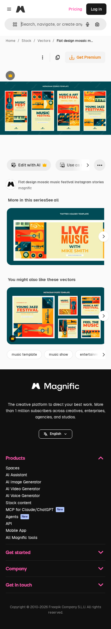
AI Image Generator (23, 482)
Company (16, 568)
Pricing (75, 9)
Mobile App (16, 530)
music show (58, 354)
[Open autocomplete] (12, 24)
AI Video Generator (23, 488)
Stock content (18, 502)
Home (10, 40)
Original (36, 76)
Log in (96, 9)
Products (15, 458)
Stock (26, 40)
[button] (55, 434)
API (9, 523)
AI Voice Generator (23, 495)
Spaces (12, 468)
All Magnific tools (21, 537)
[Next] (88, 165)
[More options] (42, 57)
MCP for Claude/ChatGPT (34, 509)
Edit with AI (25, 166)
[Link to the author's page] (11, 185)
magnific (25, 188)
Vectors (44, 40)
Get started (18, 552)
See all (52, 200)
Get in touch (19, 585)
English (55, 433)
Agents (17, 516)
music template (24, 354)
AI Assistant (16, 474)
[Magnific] (55, 387)
